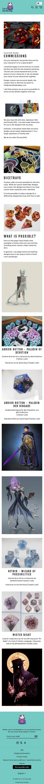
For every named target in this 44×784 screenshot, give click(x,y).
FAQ (22, 750)
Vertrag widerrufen (22, 767)
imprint (22, 763)
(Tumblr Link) (33, 363)
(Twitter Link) (22, 359)
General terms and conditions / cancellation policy (22, 760)
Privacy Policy (22, 757)
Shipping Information (22, 753)
